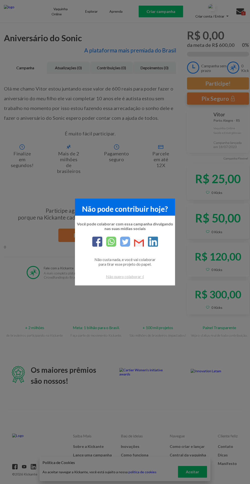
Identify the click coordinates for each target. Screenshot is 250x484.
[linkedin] (151, 242)
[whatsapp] (109, 242)
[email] (137, 243)
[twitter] (123, 242)
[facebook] (97, 242)
